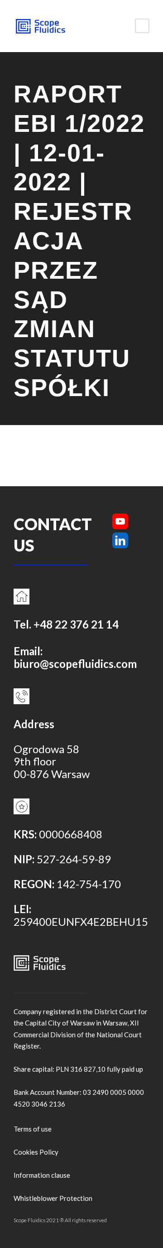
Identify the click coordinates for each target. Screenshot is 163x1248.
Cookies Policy (36, 1152)
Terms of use (33, 1129)
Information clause (42, 1175)
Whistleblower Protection (53, 1198)
